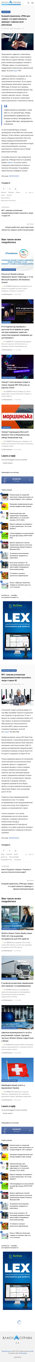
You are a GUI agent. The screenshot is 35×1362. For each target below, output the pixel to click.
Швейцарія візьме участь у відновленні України (13, 1086)
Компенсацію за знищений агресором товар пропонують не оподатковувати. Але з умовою (21, 497)
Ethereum (3, 192)
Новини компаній (8, 269)
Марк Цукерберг (14, 857)
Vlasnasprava (8, 294)
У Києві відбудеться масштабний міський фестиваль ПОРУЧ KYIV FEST (22, 536)
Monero (18, 192)
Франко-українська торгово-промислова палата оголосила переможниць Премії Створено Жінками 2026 (21, 546)
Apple (2, 854)
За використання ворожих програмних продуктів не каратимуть (19, 556)
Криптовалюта (5, 198)
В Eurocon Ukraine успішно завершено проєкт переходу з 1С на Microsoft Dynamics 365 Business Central (17, 278)
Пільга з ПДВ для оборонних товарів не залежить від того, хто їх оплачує (20, 585)
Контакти (17, 1357)
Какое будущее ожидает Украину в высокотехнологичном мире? (16, 870)
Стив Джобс (17, 859)
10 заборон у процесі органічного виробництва (19, 575)
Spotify (16, 854)
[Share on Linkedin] (15, 850)
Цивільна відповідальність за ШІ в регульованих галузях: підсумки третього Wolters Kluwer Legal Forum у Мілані (17, 1036)
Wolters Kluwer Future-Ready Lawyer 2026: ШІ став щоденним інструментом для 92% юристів (16, 936)
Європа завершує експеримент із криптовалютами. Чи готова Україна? (21, 526)
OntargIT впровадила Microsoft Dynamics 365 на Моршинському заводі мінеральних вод (15, 435)
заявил (10, 162)
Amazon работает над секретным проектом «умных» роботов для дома (18, 228)
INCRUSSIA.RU (14, 176)
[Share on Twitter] (9, 850)
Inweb (31, 1351)
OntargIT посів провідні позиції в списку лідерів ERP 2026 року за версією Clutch (15, 385)
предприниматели (6, 859)
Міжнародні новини (9, 670)
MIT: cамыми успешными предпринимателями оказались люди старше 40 (17, 213)
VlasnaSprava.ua (7, 1351)
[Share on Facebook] (3, 850)
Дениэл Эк (4, 857)
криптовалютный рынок (8, 200)
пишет (15, 71)
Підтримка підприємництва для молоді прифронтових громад (21, 505)
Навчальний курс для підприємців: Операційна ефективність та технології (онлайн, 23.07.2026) (19, 517)
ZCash (3, 195)
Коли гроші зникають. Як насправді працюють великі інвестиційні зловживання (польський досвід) (20, 566)
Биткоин (9, 195)
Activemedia (23, 1353)
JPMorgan (11, 192)
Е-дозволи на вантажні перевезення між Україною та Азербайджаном (17, 984)
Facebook (9, 854)
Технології (6, 12)
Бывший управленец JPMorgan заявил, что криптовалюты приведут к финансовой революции (17, 886)
